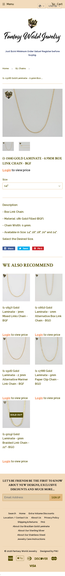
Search (12, 513)
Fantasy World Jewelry (25, 551)
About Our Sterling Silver (31, 530)
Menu (10, 4)
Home (5, 68)
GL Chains (20, 68)
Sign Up (56, 497)
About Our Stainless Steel (31, 535)
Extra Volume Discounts (41, 513)
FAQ (43, 522)
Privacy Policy (51, 517)
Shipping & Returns (28, 522)
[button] (42, 6)
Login (6, 170)
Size (5, 179)
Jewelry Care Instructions (31, 539)
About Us (36, 517)
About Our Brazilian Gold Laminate (31, 526)
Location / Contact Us (16, 517)
